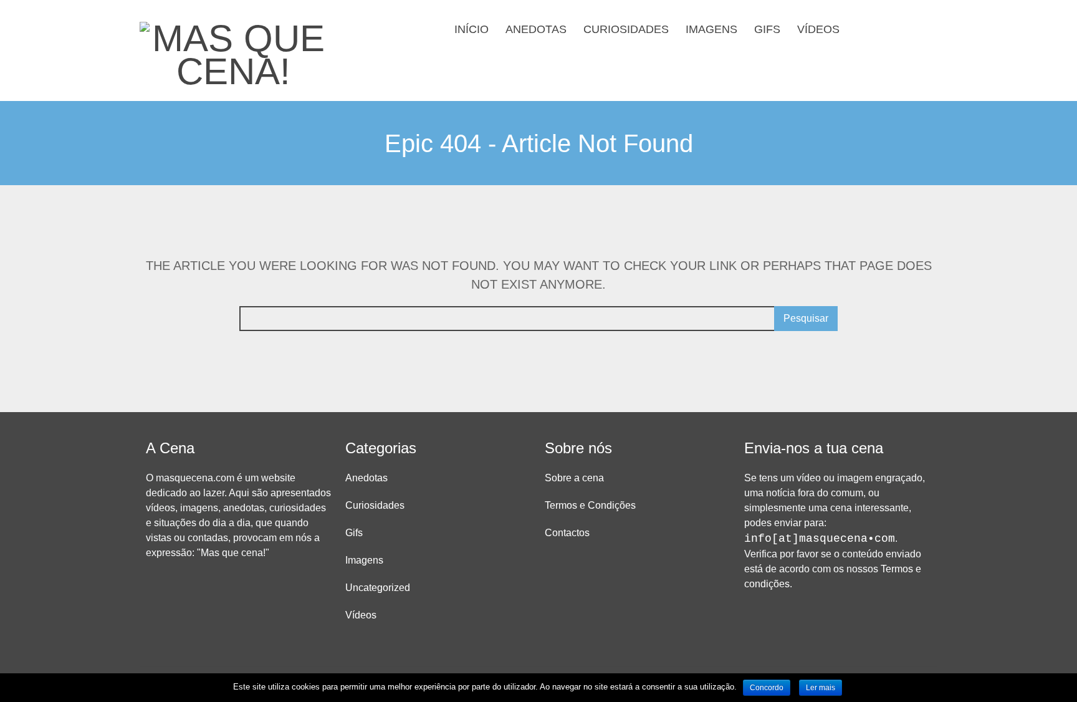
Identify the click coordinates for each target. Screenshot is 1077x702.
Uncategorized (377, 587)
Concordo (766, 687)
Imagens (711, 29)
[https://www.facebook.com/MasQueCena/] (886, 28)
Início (471, 29)
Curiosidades (626, 29)
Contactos (567, 532)
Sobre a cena (574, 478)
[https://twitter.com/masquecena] (906, 28)
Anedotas (536, 29)
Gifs (767, 29)
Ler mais (820, 687)
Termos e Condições (590, 505)
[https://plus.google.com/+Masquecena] (926, 28)
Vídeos (818, 29)
